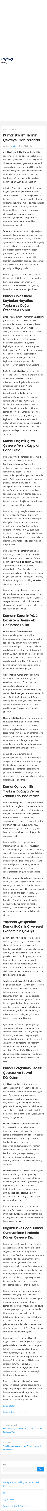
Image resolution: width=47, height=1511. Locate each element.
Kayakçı (7, 59)
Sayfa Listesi (9, 1499)
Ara (4, 1464)
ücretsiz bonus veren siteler (16, 1412)
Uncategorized (10, 129)
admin (15, 146)
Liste (5, 1492)
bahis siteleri (9, 1406)
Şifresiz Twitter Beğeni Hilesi (16, 1506)
